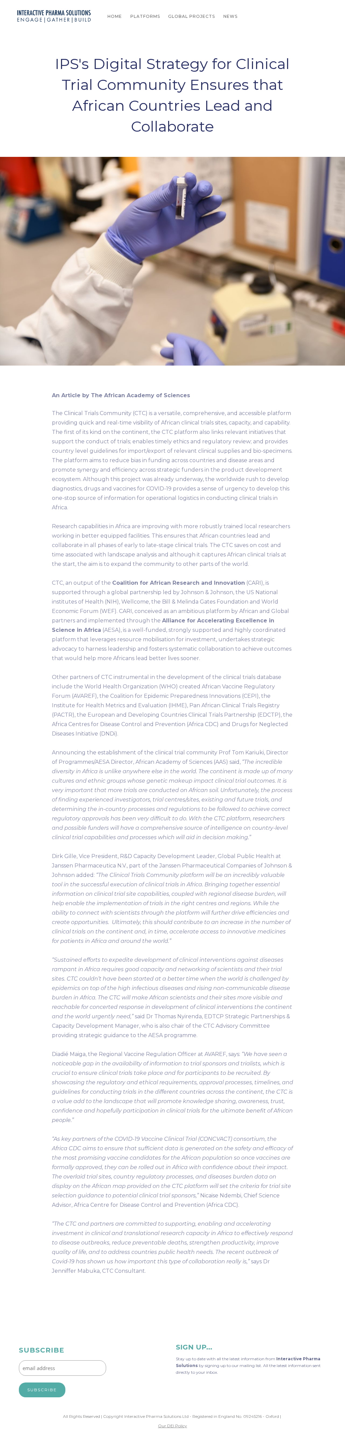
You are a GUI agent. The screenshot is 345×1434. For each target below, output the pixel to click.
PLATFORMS (145, 16)
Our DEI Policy (172, 1425)
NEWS (230, 16)
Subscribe (41, 1350)
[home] (54, 16)
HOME (114, 16)
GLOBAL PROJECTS (191, 16)
